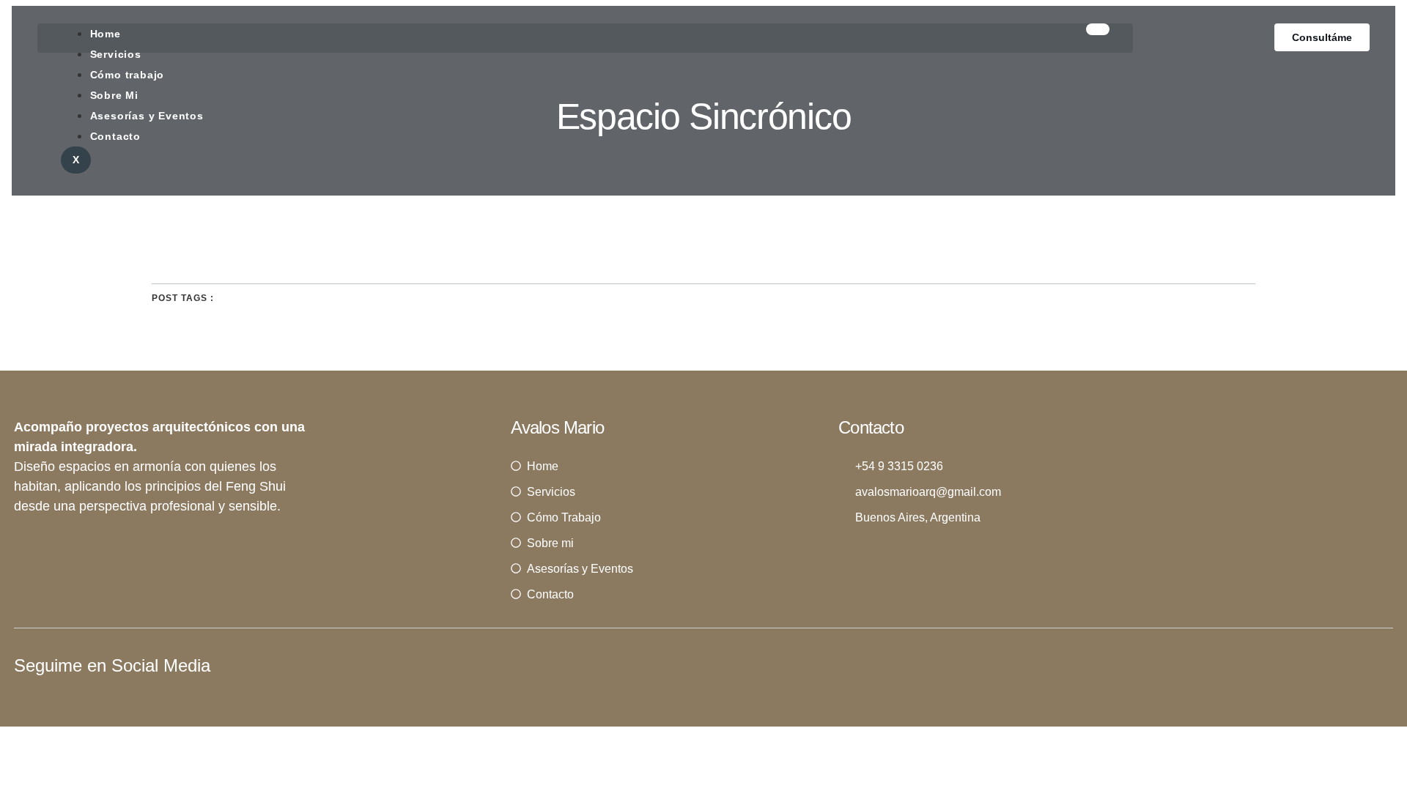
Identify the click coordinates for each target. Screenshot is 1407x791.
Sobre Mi (114, 95)
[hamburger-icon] (1097, 29)
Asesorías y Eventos (147, 116)
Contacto (115, 136)
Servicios (115, 54)
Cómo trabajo (127, 75)
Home (105, 34)
